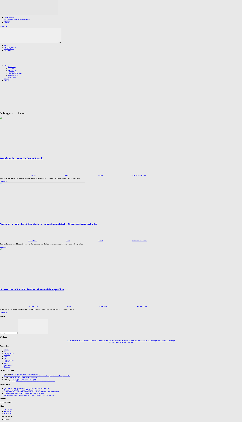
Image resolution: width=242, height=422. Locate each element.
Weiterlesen (3, 181)
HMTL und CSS (9, 353)
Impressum (7, 21)
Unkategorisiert (104, 306)
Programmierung (9, 360)
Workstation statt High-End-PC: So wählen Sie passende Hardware (24, 393)
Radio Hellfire (8, 413)
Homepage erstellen (10, 47)
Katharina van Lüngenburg (12, 376)
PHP (5, 358)
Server (6, 363)
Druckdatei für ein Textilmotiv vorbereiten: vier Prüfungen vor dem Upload (26, 388)
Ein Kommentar (142, 306)
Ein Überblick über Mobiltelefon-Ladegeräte (24, 374)
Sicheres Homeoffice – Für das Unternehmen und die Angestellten (32, 289)
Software (6, 79)
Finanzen (6, 350)
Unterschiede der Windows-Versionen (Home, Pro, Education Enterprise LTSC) (46, 376)
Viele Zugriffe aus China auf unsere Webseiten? (23, 377)
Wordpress (7, 367)
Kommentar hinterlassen (139, 175)
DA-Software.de (9, 17)
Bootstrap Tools (12, 70)
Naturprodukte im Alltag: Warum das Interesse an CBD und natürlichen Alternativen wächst (31, 391)
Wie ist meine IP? (13, 75)
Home (5, 45)
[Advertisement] (121, 96)
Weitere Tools (12, 77)
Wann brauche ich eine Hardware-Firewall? (21, 158)
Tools (5, 65)
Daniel (67, 175)
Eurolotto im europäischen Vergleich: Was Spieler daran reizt (22, 390)
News (5, 356)
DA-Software (8, 410)
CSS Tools (11, 68)
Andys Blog (7, 411)
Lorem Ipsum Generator (15, 73)
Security (100, 175)
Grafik (6, 351)
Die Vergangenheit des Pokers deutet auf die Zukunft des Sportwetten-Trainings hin (29, 395)
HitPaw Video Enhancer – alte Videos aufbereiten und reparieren (35, 381)
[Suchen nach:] (9, 333)
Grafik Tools (7, 50)
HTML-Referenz (9, 49)
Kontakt (6, 80)
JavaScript (7, 355)
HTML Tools (12, 67)
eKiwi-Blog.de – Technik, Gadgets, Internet (17, 19)
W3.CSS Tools (12, 72)
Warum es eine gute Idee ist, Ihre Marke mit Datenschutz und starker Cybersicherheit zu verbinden (48, 224)
